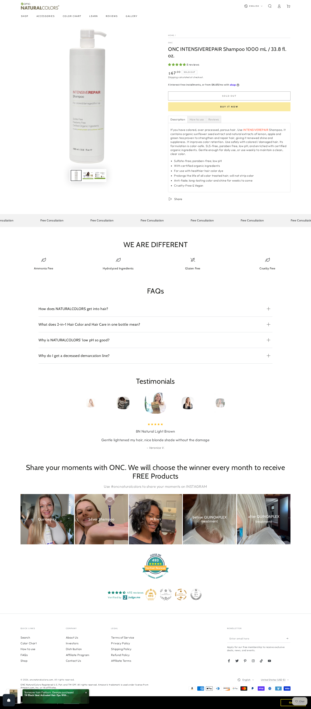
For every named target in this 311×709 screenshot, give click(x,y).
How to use (28, 649)
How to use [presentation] (197, 119)
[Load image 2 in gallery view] (88, 175)
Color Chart (29, 643)
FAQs (24, 655)
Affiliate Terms (121, 660)
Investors (72, 643)
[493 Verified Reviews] (155, 580)
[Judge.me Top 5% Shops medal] (196, 594)
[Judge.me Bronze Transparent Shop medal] (181, 594)
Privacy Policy (120, 643)
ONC (170, 43)
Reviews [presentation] (213, 119)
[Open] (9, 700)
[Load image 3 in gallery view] (99, 175)
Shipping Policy (121, 649)
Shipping (173, 77)
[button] (269, 6)
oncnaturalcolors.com (41, 679)
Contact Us (73, 660)
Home (171, 35)
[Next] (228, 403)
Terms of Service (122, 637)
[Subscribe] (288, 639)
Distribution (74, 649)
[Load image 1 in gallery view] (76, 175)
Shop (24, 660)
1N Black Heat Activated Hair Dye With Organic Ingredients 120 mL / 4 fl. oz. (46, 695)
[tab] (178, 119)
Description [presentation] (177, 119)
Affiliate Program (77, 655)
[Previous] (82, 403)
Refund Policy (120, 655)
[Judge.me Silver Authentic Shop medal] (166, 594)
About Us (72, 637)
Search (25, 637)
